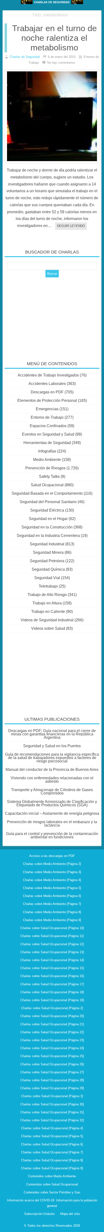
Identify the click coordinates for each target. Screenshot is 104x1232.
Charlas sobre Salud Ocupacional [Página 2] (52, 1008)
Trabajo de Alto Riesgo (47, 595)
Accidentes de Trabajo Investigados (48, 375)
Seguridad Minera (48, 552)
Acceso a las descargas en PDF (52, 856)
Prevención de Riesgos (45, 468)
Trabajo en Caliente (48, 611)
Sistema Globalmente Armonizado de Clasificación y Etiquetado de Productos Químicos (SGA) (52, 803)
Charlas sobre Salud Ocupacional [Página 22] (52, 1032)
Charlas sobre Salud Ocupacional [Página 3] (52, 1096)
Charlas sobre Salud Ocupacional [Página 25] (52, 1056)
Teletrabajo (48, 586)
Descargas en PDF (47, 392)
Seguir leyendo (71, 226)
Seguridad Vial (47, 578)
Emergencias (47, 409)
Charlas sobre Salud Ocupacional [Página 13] (52, 952)
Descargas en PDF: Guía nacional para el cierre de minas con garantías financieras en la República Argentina (52, 734)
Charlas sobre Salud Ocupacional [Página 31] (52, 1112)
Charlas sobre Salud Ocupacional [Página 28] (52, 1080)
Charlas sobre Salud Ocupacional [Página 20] (52, 1016)
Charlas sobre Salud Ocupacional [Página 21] (52, 1024)
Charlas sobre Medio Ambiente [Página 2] (52, 864)
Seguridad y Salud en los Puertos (52, 746)
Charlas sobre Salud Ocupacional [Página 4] (52, 1128)
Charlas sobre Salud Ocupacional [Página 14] (52, 960)
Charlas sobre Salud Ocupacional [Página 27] (52, 1072)
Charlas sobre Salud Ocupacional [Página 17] (52, 984)
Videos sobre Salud (48, 628)
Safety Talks (49, 476)
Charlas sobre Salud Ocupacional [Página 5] (52, 1136)
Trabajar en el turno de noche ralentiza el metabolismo (54, 37)
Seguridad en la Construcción (47, 527)
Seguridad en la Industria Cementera (48, 536)
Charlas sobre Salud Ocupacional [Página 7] (52, 1152)
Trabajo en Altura (47, 603)
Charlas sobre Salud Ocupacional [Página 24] (52, 1048)
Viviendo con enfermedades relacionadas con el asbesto (52, 779)
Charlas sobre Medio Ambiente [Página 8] (52, 912)
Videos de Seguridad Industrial (47, 620)
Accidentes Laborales (47, 384)
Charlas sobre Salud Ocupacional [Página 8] (52, 1160)
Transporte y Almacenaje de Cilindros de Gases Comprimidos (52, 791)
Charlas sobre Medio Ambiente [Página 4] (52, 880)
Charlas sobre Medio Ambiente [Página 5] (52, 888)
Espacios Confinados (48, 426)
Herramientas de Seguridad (47, 443)
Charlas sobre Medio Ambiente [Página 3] (52, 872)
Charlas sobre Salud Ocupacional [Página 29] (52, 1088)
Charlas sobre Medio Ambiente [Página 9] (52, 920)
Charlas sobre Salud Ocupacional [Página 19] (52, 1000)
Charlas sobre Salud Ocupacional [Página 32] (52, 1120)
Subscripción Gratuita (39, 1214)
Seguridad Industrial (47, 544)
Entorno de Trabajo (47, 417)
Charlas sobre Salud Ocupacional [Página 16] (52, 976)
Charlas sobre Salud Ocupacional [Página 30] (52, 1104)
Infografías (47, 451)
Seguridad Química (48, 569)
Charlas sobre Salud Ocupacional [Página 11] (52, 936)
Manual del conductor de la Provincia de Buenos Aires (52, 769)
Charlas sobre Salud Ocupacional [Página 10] (52, 928)
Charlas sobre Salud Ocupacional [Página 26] (52, 1064)
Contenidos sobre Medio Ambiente (52, 1176)
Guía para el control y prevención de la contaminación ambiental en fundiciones (52, 835)
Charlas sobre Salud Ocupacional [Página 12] (52, 944)
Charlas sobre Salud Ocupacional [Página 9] (52, 1168)
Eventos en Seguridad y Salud (48, 434)
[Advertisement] (52, 316)
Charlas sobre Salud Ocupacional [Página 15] (52, 968)
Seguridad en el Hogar (48, 519)
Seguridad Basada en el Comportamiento (47, 493)
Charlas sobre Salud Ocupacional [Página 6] (52, 1144)
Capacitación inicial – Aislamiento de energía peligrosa (52, 813)
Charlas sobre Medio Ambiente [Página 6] (52, 896)
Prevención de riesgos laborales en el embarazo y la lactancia (52, 823)
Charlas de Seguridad (25, 57)
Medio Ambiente (47, 460)
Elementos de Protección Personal (47, 400)
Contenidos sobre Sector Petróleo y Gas (52, 1192)
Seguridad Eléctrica (47, 510)
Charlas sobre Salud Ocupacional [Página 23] (52, 1040)
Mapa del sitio (70, 1214)
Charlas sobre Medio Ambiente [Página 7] (52, 904)
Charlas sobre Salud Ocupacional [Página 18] (52, 992)
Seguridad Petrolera (47, 561)
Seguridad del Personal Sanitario (48, 502)
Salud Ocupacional (47, 485)
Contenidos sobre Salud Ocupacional (52, 1184)
